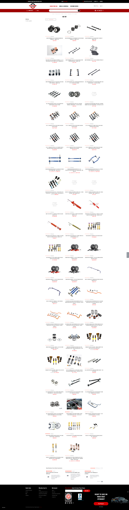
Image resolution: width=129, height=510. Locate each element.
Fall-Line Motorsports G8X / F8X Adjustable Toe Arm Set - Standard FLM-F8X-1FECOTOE (94, 392)
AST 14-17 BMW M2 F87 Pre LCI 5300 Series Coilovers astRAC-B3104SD (74, 126)
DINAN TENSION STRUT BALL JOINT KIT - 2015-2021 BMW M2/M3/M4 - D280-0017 (54, 347)
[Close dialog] (128, 492)
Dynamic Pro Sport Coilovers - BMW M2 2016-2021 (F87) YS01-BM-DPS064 (54, 370)
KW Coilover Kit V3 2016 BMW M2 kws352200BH (74, 435)
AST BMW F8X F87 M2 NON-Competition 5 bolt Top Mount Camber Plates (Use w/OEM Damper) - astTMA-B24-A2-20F (94, 104)
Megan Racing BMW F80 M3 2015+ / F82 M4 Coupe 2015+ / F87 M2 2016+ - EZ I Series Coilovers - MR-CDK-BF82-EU (54, 192)
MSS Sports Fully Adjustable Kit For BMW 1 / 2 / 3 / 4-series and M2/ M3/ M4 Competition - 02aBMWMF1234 (55, 60)
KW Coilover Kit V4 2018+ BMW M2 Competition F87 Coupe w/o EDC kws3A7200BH (54, 258)
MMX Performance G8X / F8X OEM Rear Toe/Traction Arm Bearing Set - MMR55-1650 (74, 39)
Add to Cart (54, 29)
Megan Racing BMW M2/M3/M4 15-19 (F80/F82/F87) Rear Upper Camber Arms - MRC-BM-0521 (55, 170)
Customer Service (74, 6)
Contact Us (54, 497)
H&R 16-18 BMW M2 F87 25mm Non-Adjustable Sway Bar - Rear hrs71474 (94, 280)
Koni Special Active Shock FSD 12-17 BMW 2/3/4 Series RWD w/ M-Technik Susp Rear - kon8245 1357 (54, 236)
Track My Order (54, 495)
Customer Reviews (29, 490)
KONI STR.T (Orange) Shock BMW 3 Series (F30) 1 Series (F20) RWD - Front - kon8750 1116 (94, 192)
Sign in (101, 6)
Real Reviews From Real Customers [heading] (54, 468)
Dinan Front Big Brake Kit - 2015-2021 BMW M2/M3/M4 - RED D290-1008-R (74, 258)
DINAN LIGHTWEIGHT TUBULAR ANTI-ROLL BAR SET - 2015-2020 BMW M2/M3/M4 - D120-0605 (94, 414)
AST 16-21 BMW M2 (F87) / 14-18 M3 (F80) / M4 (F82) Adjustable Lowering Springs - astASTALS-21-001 (74, 370)
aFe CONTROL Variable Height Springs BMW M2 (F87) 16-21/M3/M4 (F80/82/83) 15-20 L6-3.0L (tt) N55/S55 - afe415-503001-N (94, 325)
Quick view (54, 27)
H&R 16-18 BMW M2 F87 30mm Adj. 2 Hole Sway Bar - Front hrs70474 (54, 302)
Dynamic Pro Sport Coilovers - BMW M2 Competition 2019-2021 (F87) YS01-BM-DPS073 (94, 347)
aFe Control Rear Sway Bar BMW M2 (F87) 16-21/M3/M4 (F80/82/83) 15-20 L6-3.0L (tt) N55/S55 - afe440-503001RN (94, 302)
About (40, 490)
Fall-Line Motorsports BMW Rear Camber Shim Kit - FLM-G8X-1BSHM (94, 370)
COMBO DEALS (30, 10)
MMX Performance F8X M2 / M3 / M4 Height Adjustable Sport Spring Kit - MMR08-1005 (55, 82)
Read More (72, 478)
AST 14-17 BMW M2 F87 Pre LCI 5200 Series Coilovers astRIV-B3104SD (54, 126)
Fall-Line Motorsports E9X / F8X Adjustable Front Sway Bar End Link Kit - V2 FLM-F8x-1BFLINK (94, 82)
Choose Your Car (54, 6)
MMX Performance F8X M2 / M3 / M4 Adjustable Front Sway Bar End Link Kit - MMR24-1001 (74, 60)
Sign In (53, 490)
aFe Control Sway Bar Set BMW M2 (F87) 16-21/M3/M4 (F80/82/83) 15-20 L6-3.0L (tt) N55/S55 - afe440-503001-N (54, 325)
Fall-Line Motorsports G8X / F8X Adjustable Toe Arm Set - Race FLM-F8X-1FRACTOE (74, 392)
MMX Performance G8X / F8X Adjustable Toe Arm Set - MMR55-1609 (94, 39)
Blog (26, 493)
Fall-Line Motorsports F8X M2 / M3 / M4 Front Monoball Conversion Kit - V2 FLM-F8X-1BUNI (74, 104)
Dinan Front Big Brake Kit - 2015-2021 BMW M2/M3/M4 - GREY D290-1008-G (94, 258)
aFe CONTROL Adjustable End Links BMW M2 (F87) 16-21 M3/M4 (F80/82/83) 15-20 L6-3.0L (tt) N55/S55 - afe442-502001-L (74, 302)
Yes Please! (101, 503)
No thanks (101, 506)
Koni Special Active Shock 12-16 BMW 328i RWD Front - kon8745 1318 (74, 214)
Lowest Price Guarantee (43, 493)
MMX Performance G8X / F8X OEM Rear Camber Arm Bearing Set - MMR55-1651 (55, 39)
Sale (38, 10)
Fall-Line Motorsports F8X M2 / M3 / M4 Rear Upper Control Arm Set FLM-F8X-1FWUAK (54, 104)
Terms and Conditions (42, 495)
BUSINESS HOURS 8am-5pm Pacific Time (35, 1)
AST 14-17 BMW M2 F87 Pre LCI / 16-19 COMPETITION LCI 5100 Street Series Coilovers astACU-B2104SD (54, 148)
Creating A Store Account (43, 491)
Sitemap (27, 495)
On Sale (40, 497)
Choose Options (54, 51)
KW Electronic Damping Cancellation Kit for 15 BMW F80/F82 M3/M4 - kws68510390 (54, 436)
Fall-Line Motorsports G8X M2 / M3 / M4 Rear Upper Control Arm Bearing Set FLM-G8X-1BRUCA (54, 414)
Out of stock (55, 116)
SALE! (64, 1)
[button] (101, 468)
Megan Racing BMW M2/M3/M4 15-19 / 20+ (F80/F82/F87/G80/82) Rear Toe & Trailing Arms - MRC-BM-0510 (74, 170)
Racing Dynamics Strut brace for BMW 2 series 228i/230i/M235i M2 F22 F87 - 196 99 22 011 (74, 414)
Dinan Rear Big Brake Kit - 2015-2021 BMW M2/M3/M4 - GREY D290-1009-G (74, 280)
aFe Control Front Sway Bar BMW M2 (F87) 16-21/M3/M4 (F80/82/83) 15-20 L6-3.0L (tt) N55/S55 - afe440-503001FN (74, 325)
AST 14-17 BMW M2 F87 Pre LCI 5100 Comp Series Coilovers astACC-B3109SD (74, 148)
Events (27, 491)
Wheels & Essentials (64, 6)
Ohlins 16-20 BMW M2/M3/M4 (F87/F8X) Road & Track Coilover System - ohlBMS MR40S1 (54, 458)
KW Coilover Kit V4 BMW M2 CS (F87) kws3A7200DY (94, 235)
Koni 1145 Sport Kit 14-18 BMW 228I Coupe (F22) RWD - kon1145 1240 (54, 214)
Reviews (101, 1)
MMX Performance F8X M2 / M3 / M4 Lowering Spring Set (94, 60)
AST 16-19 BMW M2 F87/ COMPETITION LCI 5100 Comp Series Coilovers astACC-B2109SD (94, 148)
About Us (96, 1)
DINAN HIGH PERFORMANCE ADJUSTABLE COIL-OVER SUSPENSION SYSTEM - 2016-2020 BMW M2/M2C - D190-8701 (74, 348)
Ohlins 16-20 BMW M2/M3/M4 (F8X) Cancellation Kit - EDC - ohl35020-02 (94, 436)
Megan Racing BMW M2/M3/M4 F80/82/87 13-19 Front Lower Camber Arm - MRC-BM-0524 (94, 170)
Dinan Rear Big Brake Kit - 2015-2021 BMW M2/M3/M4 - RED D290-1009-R (54, 280)
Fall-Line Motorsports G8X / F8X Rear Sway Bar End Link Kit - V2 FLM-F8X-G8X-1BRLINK (74, 82)
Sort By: (47, 19)
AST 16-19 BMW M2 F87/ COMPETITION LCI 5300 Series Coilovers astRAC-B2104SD (94, 126)
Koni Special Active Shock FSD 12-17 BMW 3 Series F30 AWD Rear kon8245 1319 (74, 236)
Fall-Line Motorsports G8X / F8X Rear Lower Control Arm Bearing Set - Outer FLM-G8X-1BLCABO (54, 392)
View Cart (53, 491)
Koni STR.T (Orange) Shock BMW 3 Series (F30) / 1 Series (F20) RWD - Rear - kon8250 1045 (74, 192)
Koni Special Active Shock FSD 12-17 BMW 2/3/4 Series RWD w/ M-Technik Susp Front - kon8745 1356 (94, 214)
